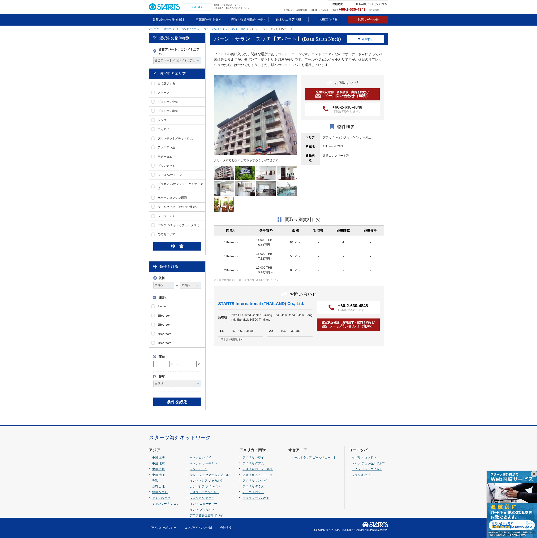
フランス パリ (361, 475)
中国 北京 (158, 463)
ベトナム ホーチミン (203, 463)
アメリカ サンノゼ (254, 480)
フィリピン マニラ (202, 498)
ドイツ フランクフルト (367, 469)
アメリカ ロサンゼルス (257, 469)
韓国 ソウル (160, 492)
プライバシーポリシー (162, 527)
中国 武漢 (158, 475)
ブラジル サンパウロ (256, 498)
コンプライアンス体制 (198, 527)
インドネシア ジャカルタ (206, 480)
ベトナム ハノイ (200, 457)
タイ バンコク (161, 498)
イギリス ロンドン (364, 457)
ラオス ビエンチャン (204, 492)
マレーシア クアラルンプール (209, 475)
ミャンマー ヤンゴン (165, 503)
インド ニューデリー (203, 503)
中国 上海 (158, 457)
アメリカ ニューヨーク (257, 475)
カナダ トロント (253, 492)
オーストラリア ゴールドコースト (313, 457)
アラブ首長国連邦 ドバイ (206, 515)
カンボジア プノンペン (205, 486)
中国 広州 (158, 469)
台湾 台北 (158, 486)
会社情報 (225, 527)
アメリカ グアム (253, 463)
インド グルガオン (202, 509)
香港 (155, 480)
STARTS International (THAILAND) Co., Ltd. (261, 303)
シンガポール (198, 469)
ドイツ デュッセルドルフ (368, 463)
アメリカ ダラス (253, 486)
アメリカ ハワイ (253, 457)
